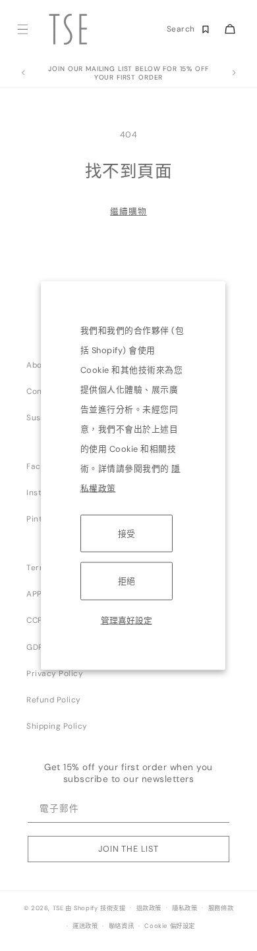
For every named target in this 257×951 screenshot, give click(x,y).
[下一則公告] (233, 73)
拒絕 (126, 581)
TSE (58, 908)
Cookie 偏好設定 (169, 926)
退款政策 (148, 908)
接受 (126, 533)
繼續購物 (128, 211)
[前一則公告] (23, 73)
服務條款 (220, 908)
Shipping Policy (57, 726)
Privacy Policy (54, 673)
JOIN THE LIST (128, 848)
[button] (22, 29)
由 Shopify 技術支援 (95, 908)
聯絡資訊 (121, 926)
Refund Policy (53, 700)
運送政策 (85, 926)
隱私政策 (184, 908)
